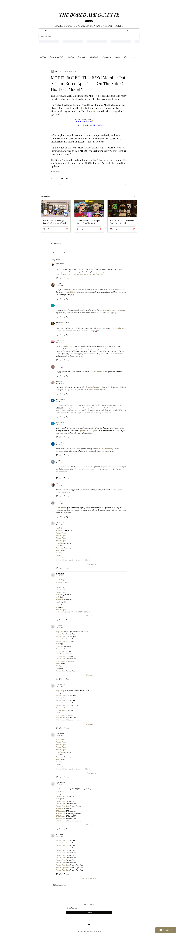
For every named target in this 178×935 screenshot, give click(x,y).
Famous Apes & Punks (56, 57)
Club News (71, 57)
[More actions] (126, 71)
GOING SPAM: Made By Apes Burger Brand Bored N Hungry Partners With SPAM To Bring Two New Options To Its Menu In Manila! (89, 220)
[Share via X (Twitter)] (57, 177)
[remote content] (89, 121)
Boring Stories (107, 57)
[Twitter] (89, 924)
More (126, 57)
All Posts (43, 57)
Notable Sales (94, 57)
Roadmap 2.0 (82, 57)
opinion (117, 57)
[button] (135, 57)
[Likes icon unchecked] (57, 277)
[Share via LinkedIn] (62, 177)
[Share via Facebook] (52, 177)
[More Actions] (126, 263)
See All (135, 195)
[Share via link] (67, 177)
